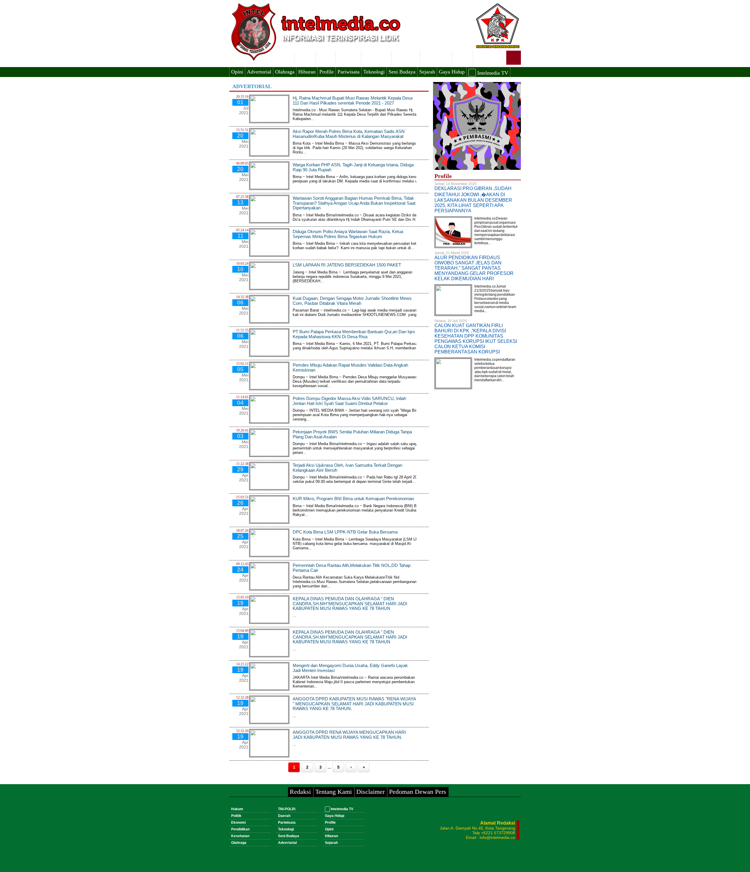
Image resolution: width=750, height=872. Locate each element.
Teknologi (374, 72)
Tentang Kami (333, 791)
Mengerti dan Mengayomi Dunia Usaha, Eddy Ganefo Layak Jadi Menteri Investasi (350, 668)
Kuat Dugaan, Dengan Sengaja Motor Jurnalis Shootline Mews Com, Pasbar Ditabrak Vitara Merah (352, 301)
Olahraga (284, 72)
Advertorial (259, 72)
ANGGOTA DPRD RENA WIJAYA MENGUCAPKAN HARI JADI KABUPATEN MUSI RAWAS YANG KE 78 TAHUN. (349, 735)
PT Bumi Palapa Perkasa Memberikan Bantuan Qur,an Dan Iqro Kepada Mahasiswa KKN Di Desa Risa (354, 334)
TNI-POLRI (436, 57)
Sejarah (427, 72)
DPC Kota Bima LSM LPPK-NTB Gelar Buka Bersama (345, 531)
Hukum (305, 57)
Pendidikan (376, 57)
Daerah (462, 57)
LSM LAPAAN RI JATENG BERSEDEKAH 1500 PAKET (347, 264)
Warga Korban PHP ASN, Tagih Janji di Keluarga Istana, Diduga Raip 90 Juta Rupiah (353, 167)
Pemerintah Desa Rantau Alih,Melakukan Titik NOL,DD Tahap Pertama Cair (351, 568)
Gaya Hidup (452, 72)
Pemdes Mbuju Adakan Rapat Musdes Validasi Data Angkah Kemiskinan (350, 367)
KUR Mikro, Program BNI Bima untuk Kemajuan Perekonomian (354, 498)
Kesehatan (405, 57)
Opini (237, 72)
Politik (326, 57)
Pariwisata (348, 72)
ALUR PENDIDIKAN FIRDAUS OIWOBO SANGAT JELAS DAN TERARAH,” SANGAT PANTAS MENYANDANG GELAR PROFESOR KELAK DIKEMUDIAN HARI (474, 268)
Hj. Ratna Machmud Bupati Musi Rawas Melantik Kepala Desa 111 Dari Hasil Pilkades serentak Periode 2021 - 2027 (352, 100)
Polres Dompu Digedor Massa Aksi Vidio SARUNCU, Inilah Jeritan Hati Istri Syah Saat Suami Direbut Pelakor (349, 401)
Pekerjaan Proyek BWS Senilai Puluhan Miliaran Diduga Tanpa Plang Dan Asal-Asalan (352, 434)
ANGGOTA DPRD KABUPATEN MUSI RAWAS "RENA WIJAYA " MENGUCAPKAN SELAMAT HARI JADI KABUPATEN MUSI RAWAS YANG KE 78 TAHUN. (354, 703)
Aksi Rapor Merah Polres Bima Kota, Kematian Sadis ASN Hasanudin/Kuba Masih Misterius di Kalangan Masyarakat (349, 134)
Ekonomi (348, 57)
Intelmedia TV (492, 73)
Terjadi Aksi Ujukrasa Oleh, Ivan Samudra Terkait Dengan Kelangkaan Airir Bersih (347, 468)
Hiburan (307, 72)
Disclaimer (370, 791)
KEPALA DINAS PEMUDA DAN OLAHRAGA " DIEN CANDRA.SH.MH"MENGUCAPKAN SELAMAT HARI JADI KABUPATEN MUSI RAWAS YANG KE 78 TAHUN (350, 603)
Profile (326, 72)
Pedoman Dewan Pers (417, 791)
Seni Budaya (401, 72)
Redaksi (300, 791)
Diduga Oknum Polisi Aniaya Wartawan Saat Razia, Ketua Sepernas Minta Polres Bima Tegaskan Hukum (348, 234)
